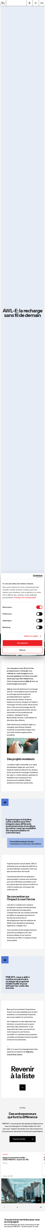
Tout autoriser (22, 643)
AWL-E (10, 689)
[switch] (39, 614)
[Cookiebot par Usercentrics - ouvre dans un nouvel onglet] (32, 576)
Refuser (22, 650)
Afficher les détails (31, 636)
